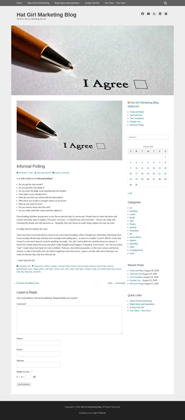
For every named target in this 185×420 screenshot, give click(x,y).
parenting (134, 243)
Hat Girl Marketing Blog (46, 15)
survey (56, 269)
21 (159, 173)
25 (142, 179)
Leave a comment (62, 173)
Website (20, 360)
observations (135, 237)
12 (148, 168)
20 (154, 173)
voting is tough (90, 269)
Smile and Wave (137, 112)
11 (142, 168)
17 (136, 173)
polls (51, 269)
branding (133, 211)
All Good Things (137, 125)
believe (47, 266)
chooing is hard (64, 266)
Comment (22, 304)
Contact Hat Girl (92, 3)
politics (42, 269)
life (29, 266)
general (133, 227)
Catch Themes (99, 413)
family (132, 217)
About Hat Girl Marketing (38, 3)
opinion (133, 240)
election (93, 266)
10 (136, 168)
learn (30, 269)
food (132, 221)
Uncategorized (136, 250)
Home (19, 3)
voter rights (79, 269)
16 (131, 173)
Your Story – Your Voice (115, 3)
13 (154, 168)
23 (131, 179)
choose (73, 266)
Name (20, 338)
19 (148, 173)
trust (62, 269)
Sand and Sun (136, 115)
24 (136, 179)
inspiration (23, 266)
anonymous (38, 266)
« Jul (130, 193)
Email (20, 349)
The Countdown (137, 118)
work (132, 253)
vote (66, 269)
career (132, 214)
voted (71, 269)
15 (165, 168)
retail (132, 247)
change (54, 266)
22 (165, 173)
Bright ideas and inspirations (67, 3)
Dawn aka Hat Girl (44, 173)
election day (101, 266)
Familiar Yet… (136, 121)
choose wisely (82, 266)
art (131, 208)
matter (35, 269)
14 (159, 168)
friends (133, 224)
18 (142, 173)
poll (47, 269)
